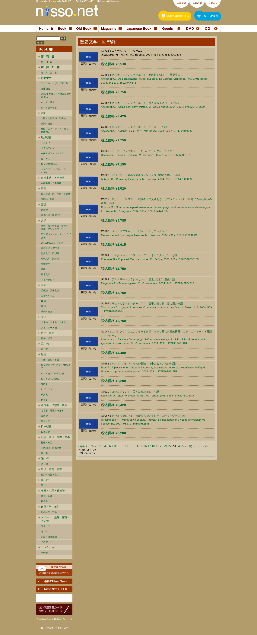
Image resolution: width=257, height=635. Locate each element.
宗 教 (45, 343)
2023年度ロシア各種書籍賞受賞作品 (56, 95)
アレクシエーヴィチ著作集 (54, 83)
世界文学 (45, 274)
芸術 (43, 285)
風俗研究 (45, 421)
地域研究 (46, 137)
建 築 (43, 301)
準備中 (44, 552)
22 (170, 446)
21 (165, 446)
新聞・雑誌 (46, 123)
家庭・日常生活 (49, 536)
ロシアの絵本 (48, 102)
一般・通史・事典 (50, 359)
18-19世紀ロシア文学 (52, 243)
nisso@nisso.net (110, 1)
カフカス (45, 158)
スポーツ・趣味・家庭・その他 (55, 519)
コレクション (49, 547)
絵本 (43, 269)
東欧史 (44, 384)
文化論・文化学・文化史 (53, 322)
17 (149, 446)
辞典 (43, 188)
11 (124, 446)
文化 (43, 316)
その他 (44, 542)
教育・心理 (46, 496)
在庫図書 (45, 88)
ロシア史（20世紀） (51, 378)
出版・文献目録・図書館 (53, 118)
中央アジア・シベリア (52, 153)
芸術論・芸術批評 (50, 290)
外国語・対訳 (48, 199)
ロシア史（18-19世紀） (53, 373)
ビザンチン (46, 389)
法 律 (45, 458)
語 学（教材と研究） (51, 215)
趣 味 (44, 531)
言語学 (44, 210)
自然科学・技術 (50, 506)
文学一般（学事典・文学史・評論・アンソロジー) (55, 227)
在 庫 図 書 (49, 72)
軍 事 (44, 453)
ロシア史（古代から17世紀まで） (56, 367)
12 (128, 446)
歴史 (43, 354)
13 (132, 446)
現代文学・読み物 (50, 258)
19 (157, 446)
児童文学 (45, 264)
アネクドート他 (49, 327)
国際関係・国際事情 (51, 448)
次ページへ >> (198, 446)
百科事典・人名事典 (53, 177)
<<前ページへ (87, 446)
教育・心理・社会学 (53, 490)
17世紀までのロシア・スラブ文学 (56, 236)
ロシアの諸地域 (49, 164)
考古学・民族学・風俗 (54, 405)
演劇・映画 (46, 311)
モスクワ (45, 143)
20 (161, 446)
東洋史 (44, 394)
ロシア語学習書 (49, 107)
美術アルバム (48, 295)
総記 (43, 112)
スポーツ (45, 526)
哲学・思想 (47, 332)
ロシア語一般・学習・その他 (55, 194)
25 (182, 446)
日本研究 (46, 426)
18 (153, 446)
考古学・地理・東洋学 (52, 410)
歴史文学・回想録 (50, 253)
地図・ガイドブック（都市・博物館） (55, 130)
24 (178, 446)
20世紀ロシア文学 (50, 248)
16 (145, 446)
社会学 (44, 501)
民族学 (44, 416)
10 (120, 446)
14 (136, 446)
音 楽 (43, 306)
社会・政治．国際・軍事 (55, 437)
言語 (43, 204)
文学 (43, 220)
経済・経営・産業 (51, 469)
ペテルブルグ (48, 148)
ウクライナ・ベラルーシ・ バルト (54, 171)
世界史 (44, 400)
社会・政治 (46, 442)
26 (186, 446)
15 (141, 446)
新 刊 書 (46, 62)
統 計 (45, 479)
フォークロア (48, 279)
